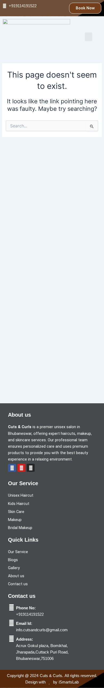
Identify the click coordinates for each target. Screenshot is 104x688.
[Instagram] (31, 468)
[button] (88, 36)
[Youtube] (21, 468)
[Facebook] (12, 468)
